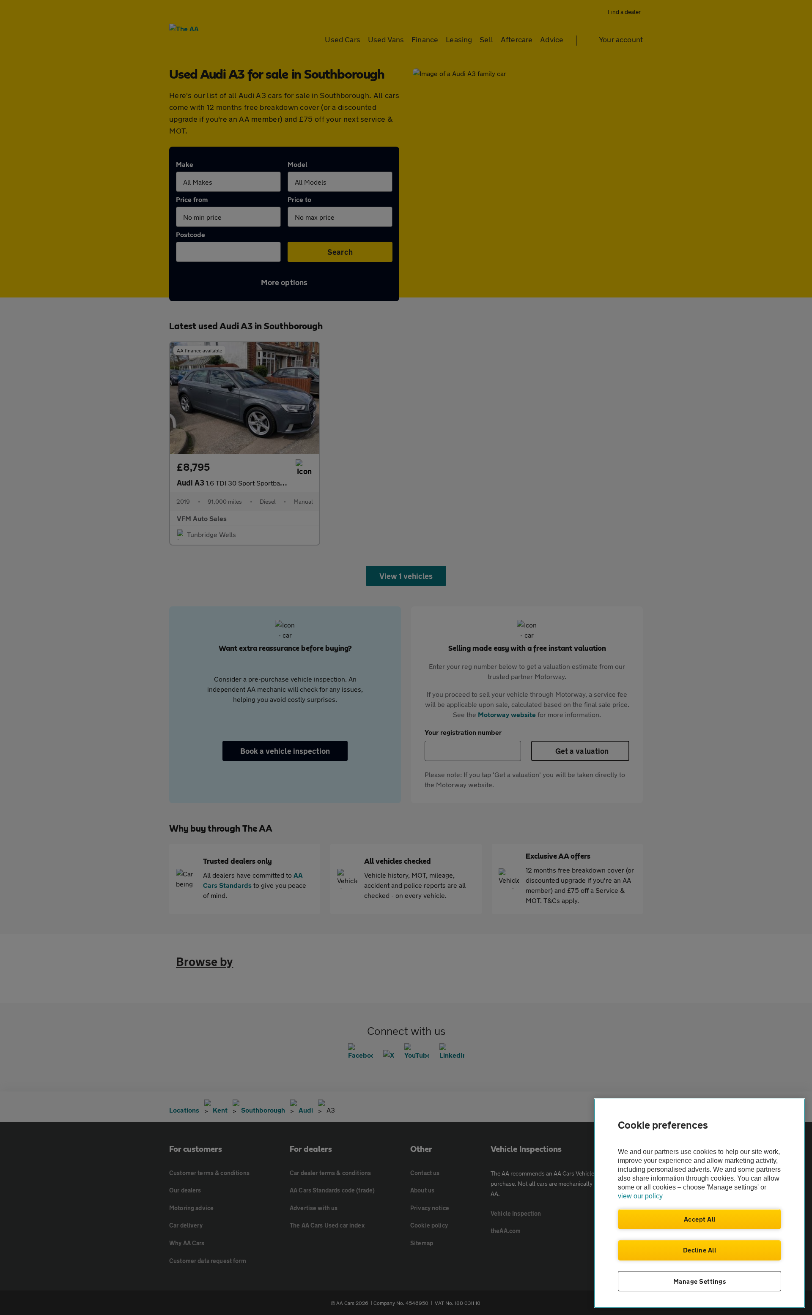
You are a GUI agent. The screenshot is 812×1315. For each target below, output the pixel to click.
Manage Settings (699, 1281)
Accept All (700, 1219)
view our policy (640, 1196)
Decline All (699, 1250)
